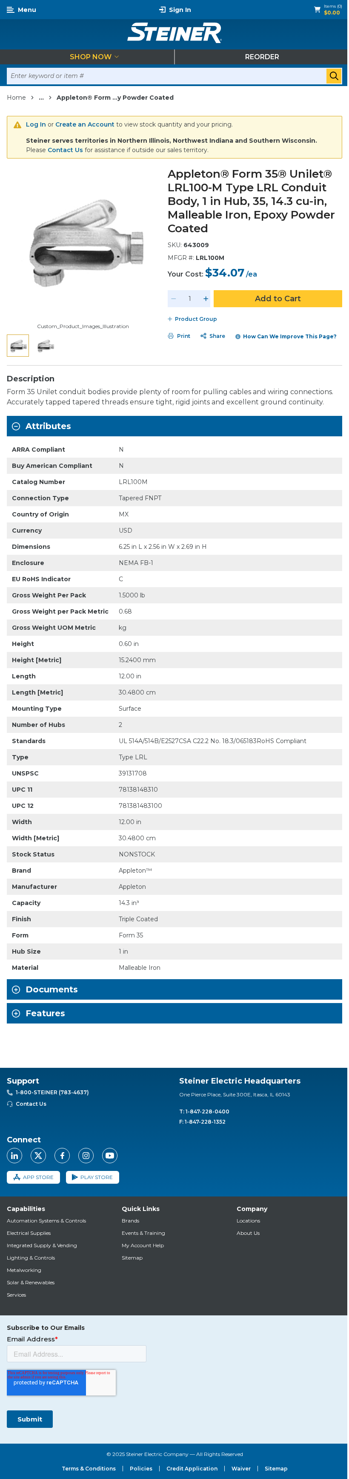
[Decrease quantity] (174, 298)
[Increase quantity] (206, 298)
